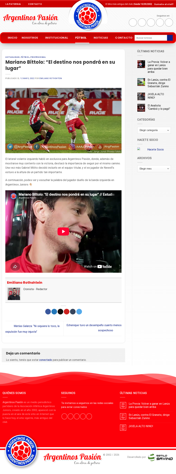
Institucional (56, 38)
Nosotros (30, 38)
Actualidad (12, 57)
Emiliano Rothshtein (50, 78)
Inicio (12, 38)
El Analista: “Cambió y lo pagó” (159, 107)
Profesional (38, 57)
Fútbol (81, 38)
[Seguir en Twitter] (151, 22)
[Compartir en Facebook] (48, 312)
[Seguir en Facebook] (133, 22)
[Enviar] (170, 38)
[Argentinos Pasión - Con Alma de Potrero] (88, 17)
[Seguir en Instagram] (142, 22)
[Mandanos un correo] (160, 22)
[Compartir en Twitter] (54, 312)
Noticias (101, 38)
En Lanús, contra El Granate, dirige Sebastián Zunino (159, 83)
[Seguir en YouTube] (169, 22)
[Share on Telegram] (79, 312)
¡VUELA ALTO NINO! (156, 96)
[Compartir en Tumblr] (73, 312)
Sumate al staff (163, 4)
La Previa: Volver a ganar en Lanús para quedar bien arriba (159, 67)
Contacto (124, 38)
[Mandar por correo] (60, 312)
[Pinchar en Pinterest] (66, 312)
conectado (45, 360)
